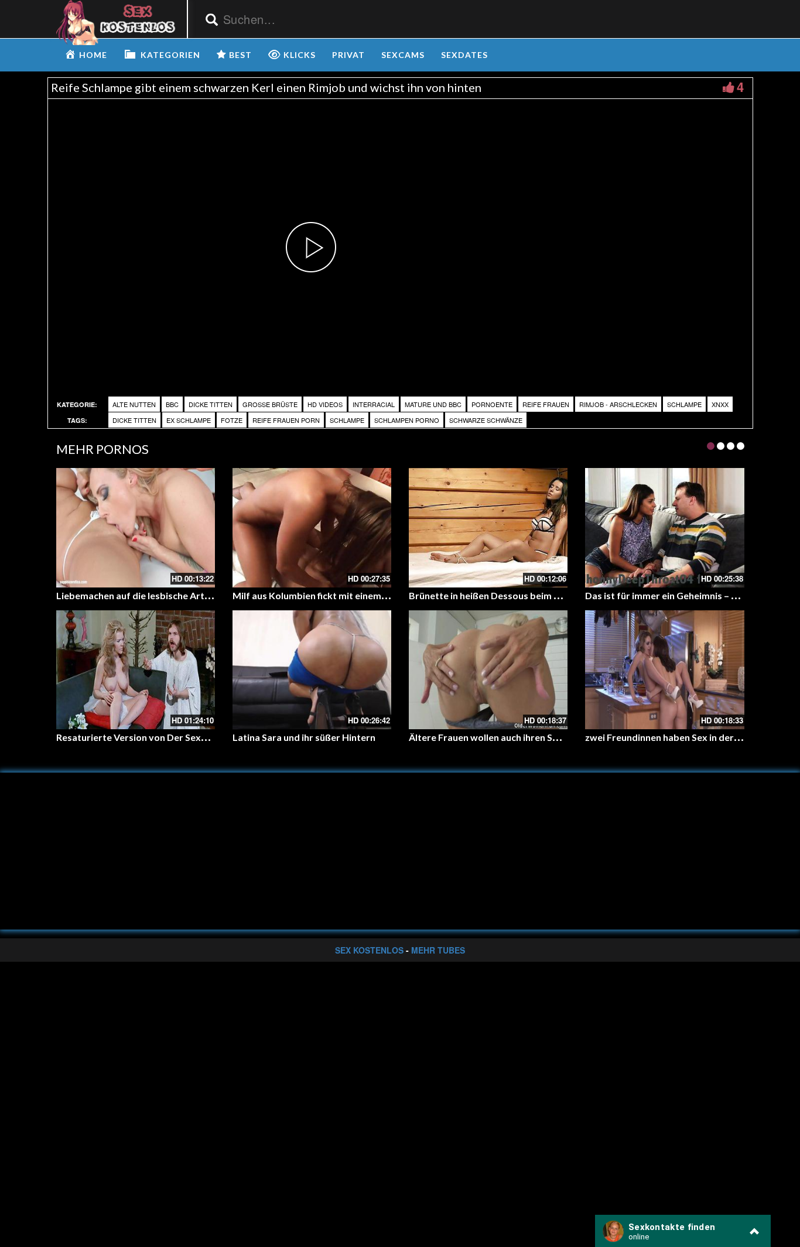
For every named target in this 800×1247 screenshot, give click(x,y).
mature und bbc (433, 404)
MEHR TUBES (438, 950)
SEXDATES (464, 55)
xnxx (720, 404)
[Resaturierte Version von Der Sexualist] (135, 669)
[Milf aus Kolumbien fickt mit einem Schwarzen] (312, 527)
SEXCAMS (403, 55)
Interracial (374, 404)
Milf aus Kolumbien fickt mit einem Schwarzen (331, 595)
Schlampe (684, 404)
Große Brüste (270, 404)
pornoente (491, 404)
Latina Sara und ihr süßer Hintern (304, 737)
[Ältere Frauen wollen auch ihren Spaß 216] (488, 669)
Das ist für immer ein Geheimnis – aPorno (674, 595)
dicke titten (211, 404)
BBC (172, 404)
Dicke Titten (134, 420)
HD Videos (325, 404)
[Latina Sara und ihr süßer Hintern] (312, 669)
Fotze (231, 420)
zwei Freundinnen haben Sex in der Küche (674, 737)
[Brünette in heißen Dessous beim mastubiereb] (488, 527)
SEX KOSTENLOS (369, 950)
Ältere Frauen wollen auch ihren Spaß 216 (498, 737)
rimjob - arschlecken (618, 404)
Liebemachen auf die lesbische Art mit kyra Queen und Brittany (193, 595)
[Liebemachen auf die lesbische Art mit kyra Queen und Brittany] (135, 527)
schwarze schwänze (485, 420)
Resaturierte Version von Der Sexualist (140, 737)
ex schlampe (188, 420)
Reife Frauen (545, 404)
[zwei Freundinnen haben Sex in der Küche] (664, 669)
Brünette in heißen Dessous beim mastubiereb (509, 595)
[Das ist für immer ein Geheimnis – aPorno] (664, 527)
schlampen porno (406, 420)
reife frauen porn (286, 420)
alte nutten (134, 404)
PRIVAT (348, 55)
